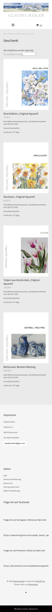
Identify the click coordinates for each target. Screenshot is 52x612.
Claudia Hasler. (19, 581)
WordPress (40, 581)
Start (5, 34)
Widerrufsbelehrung (11, 490)
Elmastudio (33, 584)
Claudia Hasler (26, 15)
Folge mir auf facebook (16, 502)
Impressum (8, 483)
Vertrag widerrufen (11, 487)
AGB (5, 475)
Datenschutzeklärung (12, 479)
